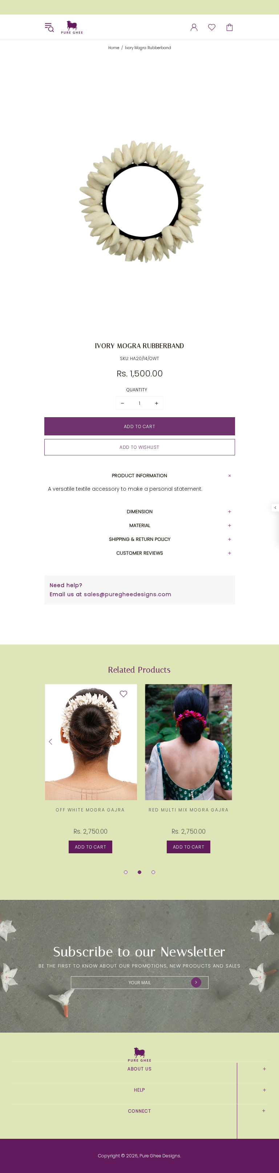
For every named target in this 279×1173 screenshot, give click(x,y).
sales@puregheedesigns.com (127, 594)
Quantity (136, 390)
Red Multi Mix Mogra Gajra (189, 810)
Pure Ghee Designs (72, 27)
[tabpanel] (90, 776)
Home (113, 48)
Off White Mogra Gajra (90, 810)
